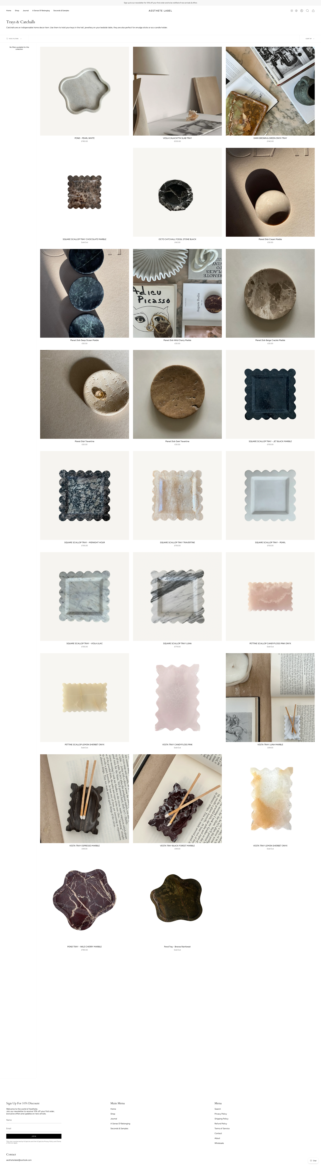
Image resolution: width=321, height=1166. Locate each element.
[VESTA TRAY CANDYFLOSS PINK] (177, 697)
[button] (17, 11)
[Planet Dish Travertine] (84, 394)
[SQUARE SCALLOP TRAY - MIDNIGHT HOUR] (84, 495)
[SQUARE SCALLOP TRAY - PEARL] (270, 495)
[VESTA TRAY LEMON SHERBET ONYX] (270, 798)
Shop (112, 1114)
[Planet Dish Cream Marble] (270, 192)
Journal (113, 1119)
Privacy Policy (49, 1141)
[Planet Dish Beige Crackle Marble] (270, 293)
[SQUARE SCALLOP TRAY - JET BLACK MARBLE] (270, 394)
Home (113, 1109)
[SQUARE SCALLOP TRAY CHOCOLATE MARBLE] (84, 192)
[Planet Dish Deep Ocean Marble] (84, 293)
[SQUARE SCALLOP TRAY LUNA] (177, 596)
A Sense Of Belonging (120, 1123)
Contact (218, 1133)
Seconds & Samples (119, 1128)
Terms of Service (222, 1128)
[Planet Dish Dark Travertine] (177, 394)
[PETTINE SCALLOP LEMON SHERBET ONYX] (84, 697)
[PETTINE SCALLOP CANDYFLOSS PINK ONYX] (270, 596)
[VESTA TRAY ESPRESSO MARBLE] (84, 798)
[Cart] (313, 11)
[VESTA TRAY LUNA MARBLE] (270, 697)
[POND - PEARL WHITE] (84, 91)
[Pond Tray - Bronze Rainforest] (177, 899)
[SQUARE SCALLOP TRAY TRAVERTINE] (177, 495)
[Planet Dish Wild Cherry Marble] (177, 293)
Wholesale (219, 1143)
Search (218, 1109)
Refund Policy (221, 1123)
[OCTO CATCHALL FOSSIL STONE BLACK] (177, 192)
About (217, 1138)
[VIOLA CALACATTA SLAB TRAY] (177, 91)
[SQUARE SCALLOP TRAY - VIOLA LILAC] (84, 596)
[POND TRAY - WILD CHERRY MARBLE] (84, 899)
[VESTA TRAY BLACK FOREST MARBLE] (177, 798)
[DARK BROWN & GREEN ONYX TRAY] (270, 91)
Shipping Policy (221, 1119)
